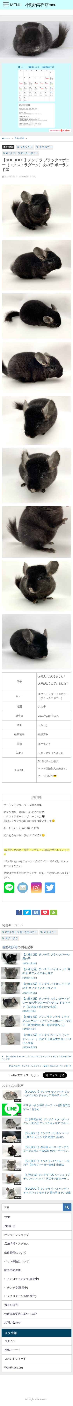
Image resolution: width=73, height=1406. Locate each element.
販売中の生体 (12, 1270)
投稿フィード (12, 1349)
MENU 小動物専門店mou (33, 5)
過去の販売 (8, 147)
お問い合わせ (12, 1322)
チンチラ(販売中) (17, 1287)
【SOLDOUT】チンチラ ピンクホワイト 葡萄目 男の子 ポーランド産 (38, 1066)
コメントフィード (15, 1358)
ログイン (9, 1341)
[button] (4, 39)
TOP (7, 1217)
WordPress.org (13, 1367)
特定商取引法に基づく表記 (20, 1313)
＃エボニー (45, 147)
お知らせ (9, 1226)
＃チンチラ (26, 147)
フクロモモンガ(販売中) (21, 1296)
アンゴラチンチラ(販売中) (23, 1278)
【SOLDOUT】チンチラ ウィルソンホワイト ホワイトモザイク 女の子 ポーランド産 (36, 1058)
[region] (36, 39)
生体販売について (15, 1252)
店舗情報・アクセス (16, 1243)
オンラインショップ (16, 1235)
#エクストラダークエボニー (22, 153)
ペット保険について (16, 1261)
